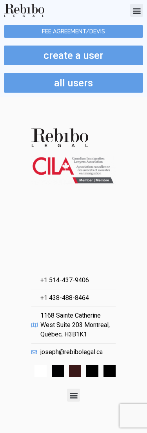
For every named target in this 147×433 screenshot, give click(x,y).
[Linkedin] (58, 371)
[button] (136, 10)
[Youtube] (109, 371)
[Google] (75, 371)
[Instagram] (92, 371)
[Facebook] (40, 371)
